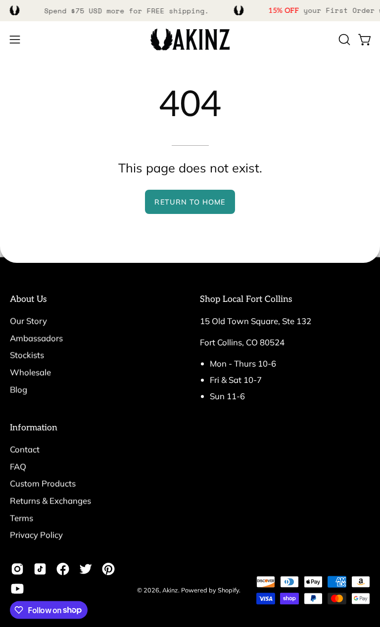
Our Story (28, 321)
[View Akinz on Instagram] (17, 568)
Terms (21, 517)
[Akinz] (190, 40)
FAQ (18, 466)
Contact (25, 449)
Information (33, 427)
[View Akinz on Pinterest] (108, 568)
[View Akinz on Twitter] (85, 568)
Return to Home (189, 202)
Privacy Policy (36, 535)
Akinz (170, 589)
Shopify (228, 589)
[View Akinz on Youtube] (17, 588)
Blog (18, 389)
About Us (28, 299)
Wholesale (30, 372)
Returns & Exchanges (50, 501)
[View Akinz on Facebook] (62, 568)
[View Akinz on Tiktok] (40, 568)
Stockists (27, 355)
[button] (343, 39)
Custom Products (43, 483)
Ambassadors (36, 338)
